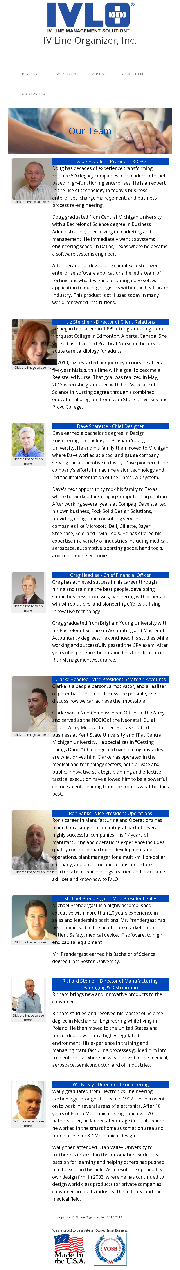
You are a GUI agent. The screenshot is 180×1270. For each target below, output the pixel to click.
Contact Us (35, 94)
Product (31, 74)
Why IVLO (67, 74)
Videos (99, 74)
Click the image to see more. (34, 202)
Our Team (133, 74)
